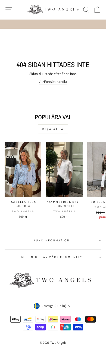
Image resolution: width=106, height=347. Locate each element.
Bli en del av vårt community (51, 257)
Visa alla (53, 129)
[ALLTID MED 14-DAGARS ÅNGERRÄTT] (53, 24)
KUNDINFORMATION (51, 240)
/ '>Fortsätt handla (53, 81)
